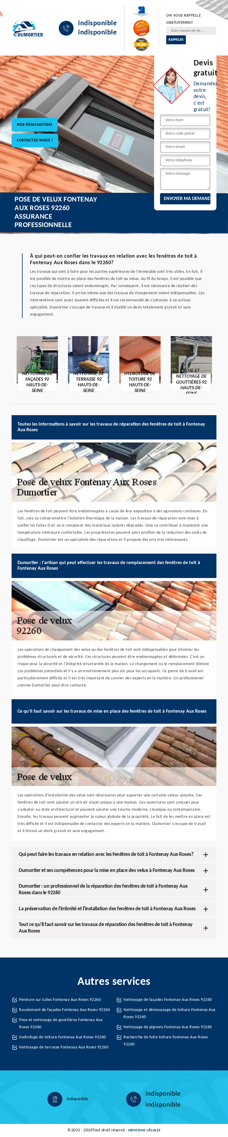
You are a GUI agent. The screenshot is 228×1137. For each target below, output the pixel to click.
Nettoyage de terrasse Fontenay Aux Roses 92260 (63, 1047)
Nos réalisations (34, 124)
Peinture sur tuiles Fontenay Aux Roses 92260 (60, 1000)
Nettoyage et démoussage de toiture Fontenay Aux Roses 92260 (170, 1013)
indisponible (97, 23)
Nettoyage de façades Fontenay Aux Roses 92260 (168, 1000)
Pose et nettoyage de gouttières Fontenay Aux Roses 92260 (60, 1023)
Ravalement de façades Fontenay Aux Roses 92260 (64, 1010)
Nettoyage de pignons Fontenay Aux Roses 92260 (168, 1027)
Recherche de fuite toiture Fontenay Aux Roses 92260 (166, 1041)
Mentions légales (144, 1130)
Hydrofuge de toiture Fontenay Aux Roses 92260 (62, 1037)
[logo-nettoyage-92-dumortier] (28, 28)
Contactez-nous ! (35, 140)
